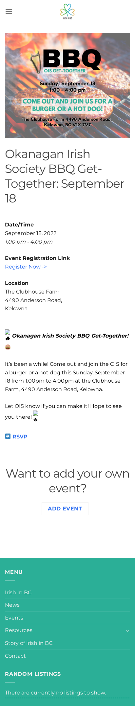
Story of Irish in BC (28, 643)
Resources (18, 630)
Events (14, 618)
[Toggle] (127, 630)
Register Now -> (26, 267)
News (12, 605)
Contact (15, 656)
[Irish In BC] (67, 11)
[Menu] (9, 11)
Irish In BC (18, 592)
